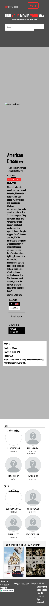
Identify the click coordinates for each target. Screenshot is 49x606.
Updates (3, 587)
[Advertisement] (24, 75)
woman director (14, 330)
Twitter (33, 583)
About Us (4, 581)
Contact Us (4, 584)
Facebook (25, 583)
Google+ (17, 583)
